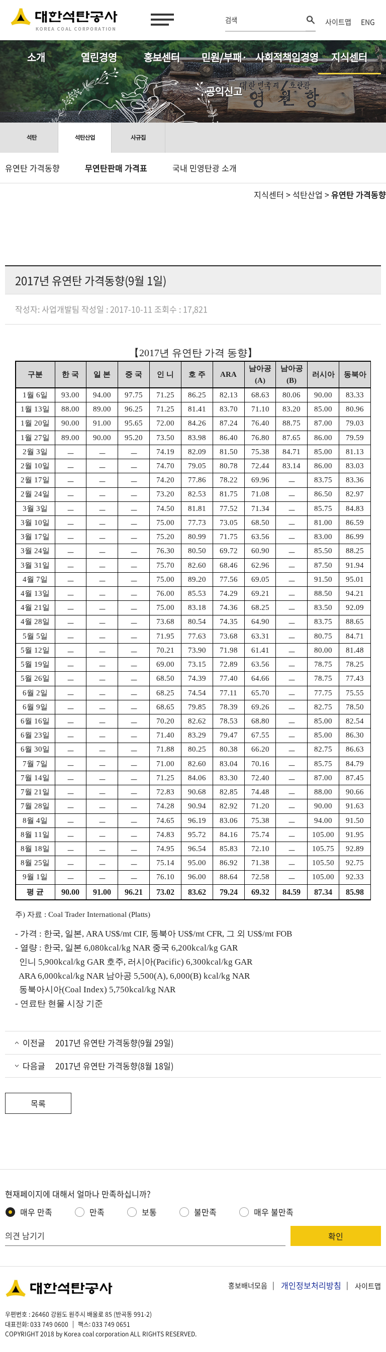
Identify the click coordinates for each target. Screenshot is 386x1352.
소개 (36, 57)
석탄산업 (85, 137)
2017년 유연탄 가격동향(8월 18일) (114, 1066)
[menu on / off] (160, 19)
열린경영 (99, 57)
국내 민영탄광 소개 (204, 168)
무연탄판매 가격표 (116, 168)
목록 (38, 1103)
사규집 (138, 137)
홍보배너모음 (247, 1286)
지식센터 (349, 57)
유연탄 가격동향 (32, 168)
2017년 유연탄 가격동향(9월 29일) (114, 1042)
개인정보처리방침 (311, 1285)
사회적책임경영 (286, 57)
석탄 (32, 137)
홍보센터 (162, 57)
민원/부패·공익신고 (224, 62)
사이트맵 (338, 22)
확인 (335, 1236)
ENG (368, 22)
